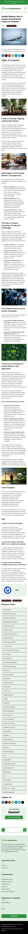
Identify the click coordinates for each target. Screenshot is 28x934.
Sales (4, 755)
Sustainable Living (8, 768)
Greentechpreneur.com (8, 926)
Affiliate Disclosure (7, 881)
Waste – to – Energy (9, 788)
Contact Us (4, 868)
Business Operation (8, 626)
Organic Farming (8, 739)
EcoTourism (6, 670)
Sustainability (7, 759)
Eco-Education (7, 658)
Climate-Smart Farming (10, 634)
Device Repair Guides (9, 642)
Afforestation (7, 609)
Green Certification (8, 711)
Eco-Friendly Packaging (10, 662)
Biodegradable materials (10, 622)
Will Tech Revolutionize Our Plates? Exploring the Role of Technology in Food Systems (24, 829)
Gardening (6, 703)
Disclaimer (4, 886)
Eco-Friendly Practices (9, 666)
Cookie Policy (5, 884)
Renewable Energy (8, 751)
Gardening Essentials (9, 707)
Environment (7, 686)
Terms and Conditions (7, 891)
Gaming (5, 699)
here (23, 51)
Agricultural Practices (9, 613)
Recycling (6, 747)
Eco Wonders (7, 654)
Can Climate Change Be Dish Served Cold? (3, 829)
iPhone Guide (7, 731)
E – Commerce (7, 646)
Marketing (6, 735)
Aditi (4, 25)
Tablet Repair (7, 772)
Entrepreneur (7, 678)
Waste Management (8, 792)
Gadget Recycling (8, 695)
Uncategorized (7, 784)
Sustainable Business (9, 764)
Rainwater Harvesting (9, 743)
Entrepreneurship (11, 26)
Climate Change (7, 630)
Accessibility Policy (6, 879)
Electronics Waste (8, 674)
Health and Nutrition (9, 723)
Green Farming (7, 715)
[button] (2, 55)
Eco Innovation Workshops (11, 650)
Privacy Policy (5, 889)
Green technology (8, 719)
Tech (4, 776)
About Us (4, 865)
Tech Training (7, 780)
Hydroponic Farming (9, 727)
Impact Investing (17, 600)
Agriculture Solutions (9, 618)
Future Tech (6, 691)
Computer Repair (8, 638)
